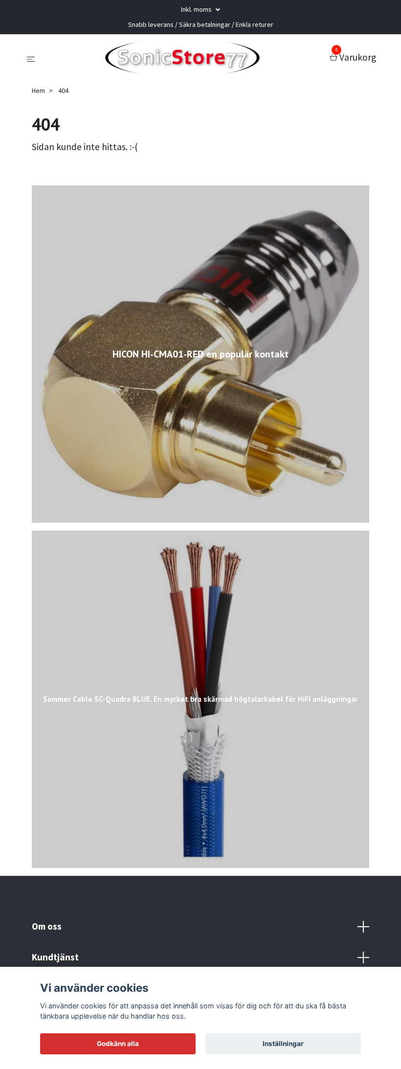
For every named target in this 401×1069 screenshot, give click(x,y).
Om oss (47, 926)
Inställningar (283, 1043)
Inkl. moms (197, 9)
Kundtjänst (55, 957)
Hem (38, 90)
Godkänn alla (118, 1043)
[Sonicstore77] (184, 57)
